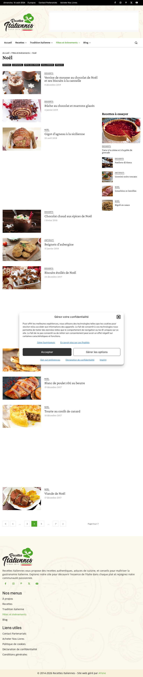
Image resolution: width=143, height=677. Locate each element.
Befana (6, 65)
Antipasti (49, 240)
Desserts (48, 73)
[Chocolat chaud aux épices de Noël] (22, 221)
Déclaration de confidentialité (80, 360)
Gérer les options (97, 352)
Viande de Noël (54, 493)
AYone (102, 673)
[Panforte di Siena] (107, 162)
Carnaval (17, 65)
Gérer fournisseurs (46, 342)
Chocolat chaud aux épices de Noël (68, 216)
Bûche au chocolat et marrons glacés (69, 105)
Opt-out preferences (50, 360)
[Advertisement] (94, 21)
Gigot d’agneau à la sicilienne (64, 134)
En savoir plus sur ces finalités (74, 342)
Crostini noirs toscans (126, 176)
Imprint (103, 360)
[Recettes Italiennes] (26, 21)
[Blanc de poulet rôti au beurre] (22, 388)
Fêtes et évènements (21, 53)
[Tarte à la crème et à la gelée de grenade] (121, 130)
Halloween (47, 65)
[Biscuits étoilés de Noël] (22, 277)
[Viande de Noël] (22, 498)
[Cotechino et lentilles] (107, 191)
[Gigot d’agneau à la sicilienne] (22, 139)
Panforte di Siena (123, 162)
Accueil (5, 53)
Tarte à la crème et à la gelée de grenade (117, 151)
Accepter (47, 352)
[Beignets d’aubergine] (22, 249)
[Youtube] (137, 2)
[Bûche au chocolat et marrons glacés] (22, 110)
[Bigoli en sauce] (107, 205)
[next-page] (63, 524)
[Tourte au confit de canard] (22, 416)
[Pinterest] (126, 2)
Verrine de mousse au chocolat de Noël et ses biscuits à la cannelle (70, 78)
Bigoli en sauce (122, 204)
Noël (46, 130)
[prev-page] (6, 524)
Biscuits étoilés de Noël (60, 272)
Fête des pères (32, 65)
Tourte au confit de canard (62, 411)
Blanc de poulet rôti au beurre (64, 383)
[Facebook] (115, 2)
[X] (131, 2)
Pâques (59, 65)
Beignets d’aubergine (59, 244)
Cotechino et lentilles (125, 190)
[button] (118, 317)
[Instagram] (120, 2)
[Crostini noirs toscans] (107, 176)
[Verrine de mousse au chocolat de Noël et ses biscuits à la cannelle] (22, 82)
